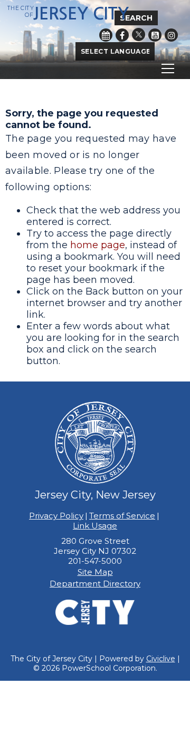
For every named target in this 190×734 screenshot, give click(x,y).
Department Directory (95, 584)
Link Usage (95, 526)
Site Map (95, 572)
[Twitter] (138, 34)
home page (97, 245)
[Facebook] (122, 35)
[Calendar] (105, 35)
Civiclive (160, 658)
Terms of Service (122, 516)
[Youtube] (155, 35)
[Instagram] (171, 35)
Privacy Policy (56, 516)
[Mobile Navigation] (95, 68)
